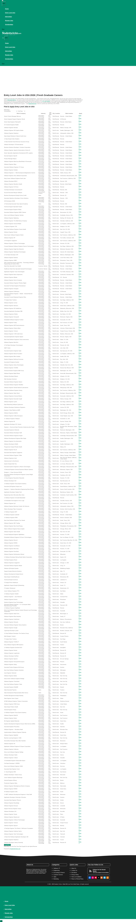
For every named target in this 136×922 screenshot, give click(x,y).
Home (7, 8)
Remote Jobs (9, 20)
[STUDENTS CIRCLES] (9, 0)
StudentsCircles (32, 103)
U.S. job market (46, 101)
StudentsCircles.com (15, 848)
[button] (3, 29)
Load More (7, 845)
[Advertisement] (43, 79)
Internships (8, 16)
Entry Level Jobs (10, 12)
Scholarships (9, 24)
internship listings (11, 99)
